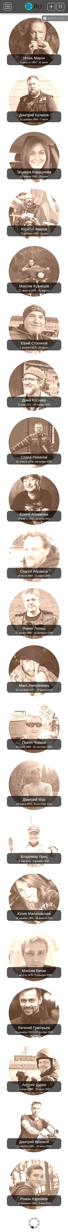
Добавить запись (57, 18)
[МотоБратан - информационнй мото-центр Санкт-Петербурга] (33, 7)
